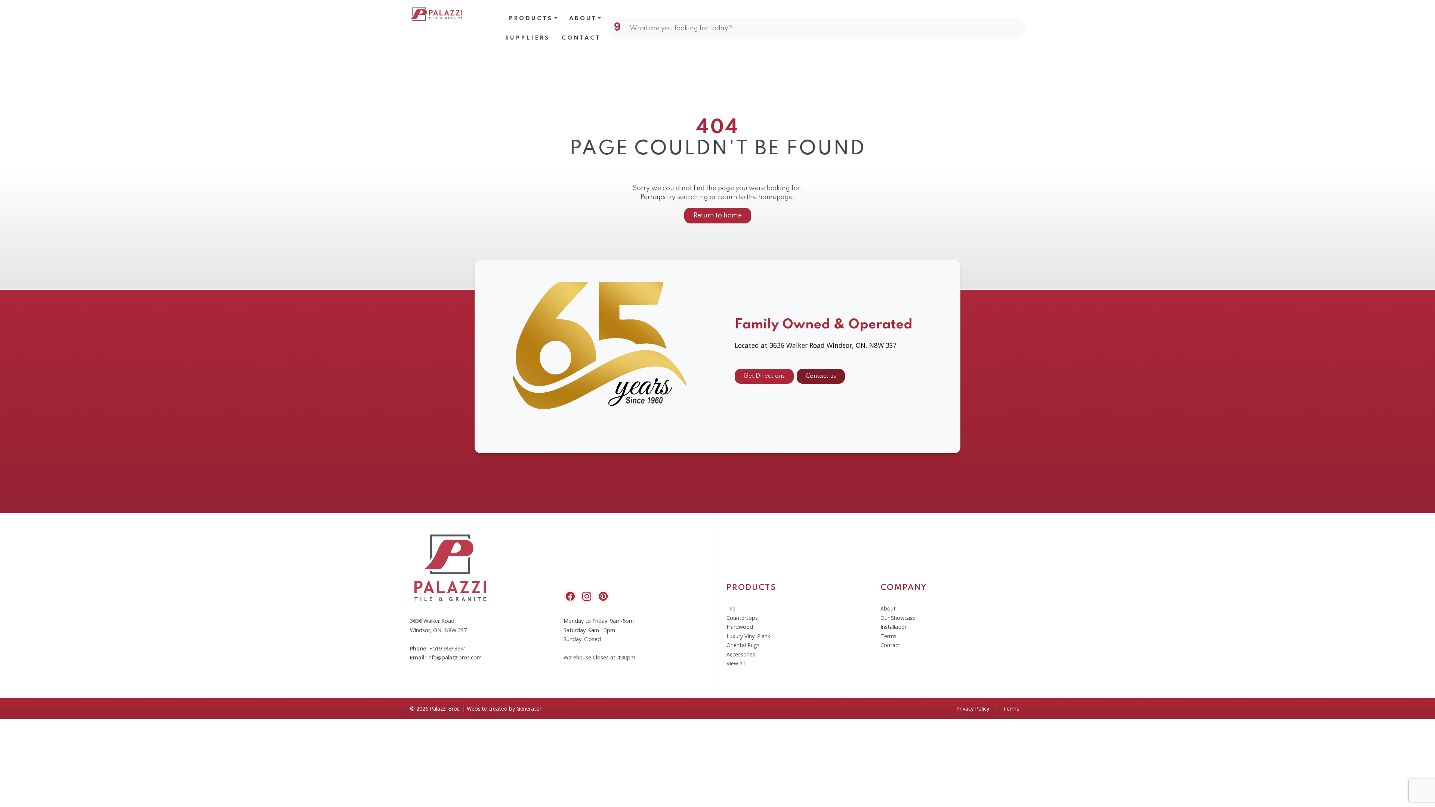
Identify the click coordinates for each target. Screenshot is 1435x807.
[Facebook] (570, 596)
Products (531, 19)
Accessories (740, 654)
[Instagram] (586, 596)
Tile (730, 608)
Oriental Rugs (743, 645)
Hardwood (739, 626)
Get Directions (764, 376)
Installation (894, 626)
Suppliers (527, 38)
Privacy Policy (972, 708)
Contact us (821, 376)
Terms (888, 636)
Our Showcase (898, 617)
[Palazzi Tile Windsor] (436, 14)
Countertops (742, 617)
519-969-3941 (449, 648)
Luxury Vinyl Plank (748, 636)
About (583, 19)
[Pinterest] (603, 596)
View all (735, 663)
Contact (581, 38)
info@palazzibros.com (455, 657)
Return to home (718, 215)
